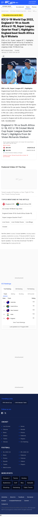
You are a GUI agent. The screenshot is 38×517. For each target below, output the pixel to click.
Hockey (24, 478)
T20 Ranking (30, 289)
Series (22, 426)
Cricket (17, 50)
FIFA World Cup (7, 402)
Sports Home (4, 11)
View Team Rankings (19, 322)
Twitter (27, 238)
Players (23, 438)
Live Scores (6, 426)
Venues (5, 442)
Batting (13, 294)
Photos (34, 7)
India (12, 314)
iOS (19, 243)
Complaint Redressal (15, 500)
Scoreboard (20, 7)
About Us (12, 497)
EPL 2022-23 (24, 452)
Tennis (15, 478)
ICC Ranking (24, 442)
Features (23, 435)
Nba (22, 483)
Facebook (11, 238)
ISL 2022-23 (7, 452)
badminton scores (12, 236)
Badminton (6, 483)
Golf (15, 483)
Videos (5, 435)
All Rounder (31, 294)
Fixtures (5, 429)
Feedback (21, 497)
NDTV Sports (31, 236)
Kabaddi (30, 483)
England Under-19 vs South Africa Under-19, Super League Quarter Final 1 (17, 215)
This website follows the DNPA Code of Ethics (14, 507)
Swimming (16, 487)
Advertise (4, 497)
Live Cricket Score (17, 222)
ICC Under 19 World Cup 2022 (18, 11)
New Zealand (14, 310)
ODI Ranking (18, 289)
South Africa (14, 306)
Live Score (5, 222)
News (28, 7)
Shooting (6, 487)
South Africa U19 (25, 204)
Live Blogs (29, 222)
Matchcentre (7, 467)
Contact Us (4, 504)
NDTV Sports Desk (7, 50)
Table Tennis (28, 487)
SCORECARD (10, 121)
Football (18, 233)
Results (23, 429)
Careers (26, 500)
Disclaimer (30, 497)
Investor (3, 500)
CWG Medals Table (21, 402)
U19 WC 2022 (6, 7)
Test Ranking (7, 289)
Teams (5, 438)
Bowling (21, 294)
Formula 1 (6, 478)
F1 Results (22, 236)
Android (13, 243)
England (13, 318)
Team (5, 294)
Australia (13, 302)
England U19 (10, 204)
